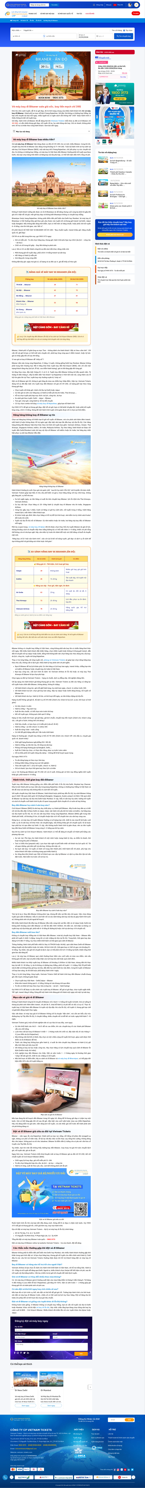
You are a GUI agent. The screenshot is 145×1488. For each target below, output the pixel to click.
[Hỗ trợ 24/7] (130, 5)
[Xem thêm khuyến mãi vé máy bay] (112, 70)
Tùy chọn (129, 30)
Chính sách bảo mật (115, 1442)
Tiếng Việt (120, 5)
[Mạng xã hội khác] (132, 1469)
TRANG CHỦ (32, 14)
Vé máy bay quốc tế (80, 1442)
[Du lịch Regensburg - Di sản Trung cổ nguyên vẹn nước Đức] (103, 160)
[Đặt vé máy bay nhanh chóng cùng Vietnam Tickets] (114, 126)
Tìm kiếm (54, 5)
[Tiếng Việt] (115, 5)
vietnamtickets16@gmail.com (26, 1449)
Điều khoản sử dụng (115, 1445)
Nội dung (19, 1341)
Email (55, 1334)
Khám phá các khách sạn (115, 235)
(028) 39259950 (49, 1445)
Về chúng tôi (77, 1434)
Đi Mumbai (46, 1390)
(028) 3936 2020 (34, 1445)
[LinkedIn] (128, 1469)
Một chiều (15, 30)
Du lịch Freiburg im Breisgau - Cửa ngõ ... (118, 196)
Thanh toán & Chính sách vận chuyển (121, 1438)
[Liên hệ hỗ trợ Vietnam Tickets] (114, 94)
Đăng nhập (99, 5)
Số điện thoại (20, 1334)
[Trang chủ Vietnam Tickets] (16, 4)
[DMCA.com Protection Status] (80, 1456)
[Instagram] (118, 1469)
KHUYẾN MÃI (90, 14)
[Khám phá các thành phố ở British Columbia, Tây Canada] (103, 205)
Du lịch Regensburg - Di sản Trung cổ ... (121, 162)
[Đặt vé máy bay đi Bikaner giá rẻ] (51, 327)
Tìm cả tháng (117, 30)
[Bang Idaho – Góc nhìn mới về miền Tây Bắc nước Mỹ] (103, 182)
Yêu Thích (111, 1457)
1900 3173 (22, 1445)
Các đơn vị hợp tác (115, 1449)
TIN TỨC (79, 14)
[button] (90, 1387)
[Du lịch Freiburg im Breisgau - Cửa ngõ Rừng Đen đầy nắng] (103, 194)
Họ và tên (19, 1327)
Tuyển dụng (77, 1438)
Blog (111, 158)
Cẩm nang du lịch (97, 1442)
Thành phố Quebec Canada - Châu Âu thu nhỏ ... (121, 173)
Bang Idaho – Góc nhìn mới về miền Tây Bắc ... (120, 184)
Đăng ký (108, 5)
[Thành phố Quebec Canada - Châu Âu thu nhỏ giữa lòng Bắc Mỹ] (103, 171)
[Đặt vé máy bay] (136, 5)
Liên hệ (110, 1434)
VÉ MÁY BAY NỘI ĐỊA (47, 14)
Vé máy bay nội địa (80, 1445)
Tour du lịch (95, 1434)
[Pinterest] (125, 1469)
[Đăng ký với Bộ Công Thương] (97, 1448)
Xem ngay (25, 1406)
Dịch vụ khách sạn (97, 1438)
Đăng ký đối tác (113, 1453)
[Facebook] (114, 1469)
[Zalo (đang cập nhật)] (121, 1469)
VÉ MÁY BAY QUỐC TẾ (65, 14)
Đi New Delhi (21, 1390)
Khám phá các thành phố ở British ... (121, 207)
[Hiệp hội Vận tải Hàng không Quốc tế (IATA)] (78, 1450)
